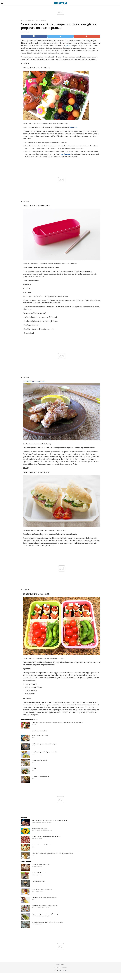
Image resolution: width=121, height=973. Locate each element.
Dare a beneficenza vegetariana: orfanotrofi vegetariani (49, 820)
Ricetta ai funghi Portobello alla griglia (44, 743)
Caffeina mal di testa (38, 881)
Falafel (34, 768)
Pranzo (22, 20)
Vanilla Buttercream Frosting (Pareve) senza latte (47, 922)
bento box (73, 127)
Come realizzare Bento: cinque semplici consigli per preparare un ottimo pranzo (57, 722)
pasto (67, 45)
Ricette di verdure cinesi (39, 760)
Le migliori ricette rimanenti (40, 776)
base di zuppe (65, 154)
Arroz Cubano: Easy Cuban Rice (42, 889)
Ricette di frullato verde (39, 873)
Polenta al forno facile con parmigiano (44, 897)
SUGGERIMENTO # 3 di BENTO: (34, 381)
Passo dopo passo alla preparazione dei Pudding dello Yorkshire (52, 853)
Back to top (60, 964)
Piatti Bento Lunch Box (39, 731)
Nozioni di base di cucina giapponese (36, 20)
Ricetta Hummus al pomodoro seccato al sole (46, 836)
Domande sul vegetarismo (40, 828)
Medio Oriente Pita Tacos (40, 735)
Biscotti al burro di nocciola (40, 864)
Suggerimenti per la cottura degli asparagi (45, 914)
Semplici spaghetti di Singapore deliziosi (44, 752)
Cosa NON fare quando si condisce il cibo (45, 905)
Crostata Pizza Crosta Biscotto (42, 845)
